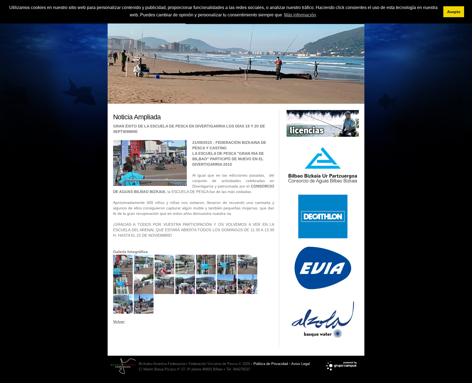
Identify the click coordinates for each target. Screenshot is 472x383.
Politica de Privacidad (270, 364)
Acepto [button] (454, 12)
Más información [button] (300, 15)
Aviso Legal (300, 364)
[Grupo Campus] (341, 363)
